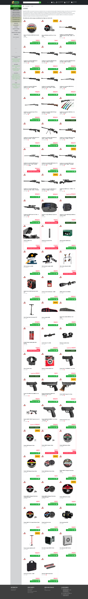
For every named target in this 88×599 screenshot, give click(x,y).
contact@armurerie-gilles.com (67, 593)
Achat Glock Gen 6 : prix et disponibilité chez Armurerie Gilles (16, 85)
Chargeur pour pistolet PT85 (47, 240)
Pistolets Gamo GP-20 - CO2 (65, 419)
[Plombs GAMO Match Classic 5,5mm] (49, 463)
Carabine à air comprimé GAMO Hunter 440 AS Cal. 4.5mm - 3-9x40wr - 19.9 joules (67, 138)
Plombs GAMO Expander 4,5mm (29, 445)
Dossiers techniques (16, 56)
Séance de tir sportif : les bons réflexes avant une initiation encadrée (16, 69)
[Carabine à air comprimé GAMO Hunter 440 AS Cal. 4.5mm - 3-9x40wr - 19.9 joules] (67, 130)
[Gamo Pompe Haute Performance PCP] (31, 309)
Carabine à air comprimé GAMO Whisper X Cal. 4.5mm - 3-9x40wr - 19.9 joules (49, 189)
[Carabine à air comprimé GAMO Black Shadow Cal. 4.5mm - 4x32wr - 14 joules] (49, 79)
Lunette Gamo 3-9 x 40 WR (46, 342)
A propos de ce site (47, 590)
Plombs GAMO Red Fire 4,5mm (65, 496)
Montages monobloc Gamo (64, 342)
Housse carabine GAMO (46, 317)
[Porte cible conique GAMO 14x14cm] (49, 540)
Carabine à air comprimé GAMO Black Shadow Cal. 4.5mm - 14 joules (30, 87)
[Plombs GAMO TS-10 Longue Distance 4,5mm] (31, 514)
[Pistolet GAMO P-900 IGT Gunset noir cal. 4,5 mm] (31, 412)
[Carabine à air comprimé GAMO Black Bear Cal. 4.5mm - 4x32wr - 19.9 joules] (49, 54)
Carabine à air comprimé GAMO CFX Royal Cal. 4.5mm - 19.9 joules (49, 113)
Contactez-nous (13, 590)
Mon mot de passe (30, 592)
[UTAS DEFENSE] (16, 41)
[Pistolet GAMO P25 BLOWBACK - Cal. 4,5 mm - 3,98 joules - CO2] (49, 412)
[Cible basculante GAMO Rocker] (67, 233)
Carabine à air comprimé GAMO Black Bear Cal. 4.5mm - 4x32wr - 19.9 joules (49, 61)
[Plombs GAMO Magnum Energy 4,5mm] (31, 463)
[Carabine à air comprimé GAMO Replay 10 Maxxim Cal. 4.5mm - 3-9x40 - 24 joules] (31, 156)
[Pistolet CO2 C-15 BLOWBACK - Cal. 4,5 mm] (67, 360)
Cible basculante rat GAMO (28, 266)
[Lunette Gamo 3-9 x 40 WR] (49, 335)
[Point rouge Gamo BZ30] (67, 514)
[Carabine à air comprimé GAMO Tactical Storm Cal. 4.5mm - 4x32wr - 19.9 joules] (67, 156)
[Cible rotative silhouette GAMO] (68, 258)
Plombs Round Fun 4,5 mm (46, 522)
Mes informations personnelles (32, 591)
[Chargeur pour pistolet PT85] (49, 233)
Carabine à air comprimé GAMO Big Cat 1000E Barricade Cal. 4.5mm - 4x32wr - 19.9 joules (67, 35)
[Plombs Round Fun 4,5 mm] (49, 514)
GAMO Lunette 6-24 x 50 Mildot (65, 291)
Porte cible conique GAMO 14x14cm (48, 547)
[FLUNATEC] (16, 48)
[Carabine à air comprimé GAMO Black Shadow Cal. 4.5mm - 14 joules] (31, 79)
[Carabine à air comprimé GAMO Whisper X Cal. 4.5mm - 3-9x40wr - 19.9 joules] (49, 182)
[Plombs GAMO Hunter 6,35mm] (67, 437)
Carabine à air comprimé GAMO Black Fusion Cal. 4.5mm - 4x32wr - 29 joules (67, 61)
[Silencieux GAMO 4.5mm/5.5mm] (49, 566)
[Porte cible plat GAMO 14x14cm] (68, 540)
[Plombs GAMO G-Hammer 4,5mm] (49, 437)
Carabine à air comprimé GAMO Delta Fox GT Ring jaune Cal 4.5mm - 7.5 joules (31, 138)
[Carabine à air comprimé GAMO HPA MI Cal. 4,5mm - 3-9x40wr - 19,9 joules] (49, 130)
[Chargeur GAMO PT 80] (31, 233)
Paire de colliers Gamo (28, 368)
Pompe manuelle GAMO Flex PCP (29, 548)
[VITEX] (16, 50)
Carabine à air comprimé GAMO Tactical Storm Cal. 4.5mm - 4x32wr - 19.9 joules (67, 164)
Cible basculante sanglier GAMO (47, 266)
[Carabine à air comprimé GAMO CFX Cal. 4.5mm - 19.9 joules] (67, 79)
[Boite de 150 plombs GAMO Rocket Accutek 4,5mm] (32, 28)
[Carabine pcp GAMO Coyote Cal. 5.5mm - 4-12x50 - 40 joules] (31, 207)
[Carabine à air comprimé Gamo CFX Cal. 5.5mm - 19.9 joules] (31, 105)
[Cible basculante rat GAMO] (31, 258)
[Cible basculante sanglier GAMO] (49, 258)
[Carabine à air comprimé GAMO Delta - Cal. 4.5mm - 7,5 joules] (67, 105)
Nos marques (16, 37)
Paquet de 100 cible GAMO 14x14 (47, 368)
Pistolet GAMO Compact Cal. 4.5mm (66, 394)
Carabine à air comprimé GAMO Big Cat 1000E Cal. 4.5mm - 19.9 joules (30, 61)
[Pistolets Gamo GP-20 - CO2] (67, 412)
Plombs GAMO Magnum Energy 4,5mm (30, 471)
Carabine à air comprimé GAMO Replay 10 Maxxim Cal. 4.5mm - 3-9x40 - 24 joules (31, 164)
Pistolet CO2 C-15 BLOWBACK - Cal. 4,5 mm (67, 368)
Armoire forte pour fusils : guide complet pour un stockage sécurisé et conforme (16, 75)
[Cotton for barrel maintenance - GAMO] (49, 284)
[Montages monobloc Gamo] (67, 335)
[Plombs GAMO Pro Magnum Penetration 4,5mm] (67, 463)
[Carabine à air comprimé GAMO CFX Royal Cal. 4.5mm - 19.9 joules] (49, 104)
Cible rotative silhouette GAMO (65, 266)
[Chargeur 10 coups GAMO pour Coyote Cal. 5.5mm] (49, 207)
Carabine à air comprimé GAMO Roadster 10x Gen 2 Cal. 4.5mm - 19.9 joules (49, 164)
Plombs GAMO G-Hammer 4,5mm (47, 445)
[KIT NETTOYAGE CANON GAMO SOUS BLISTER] (31, 335)
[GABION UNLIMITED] (16, 45)
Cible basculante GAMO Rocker (65, 240)
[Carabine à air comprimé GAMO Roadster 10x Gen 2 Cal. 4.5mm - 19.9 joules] (49, 156)
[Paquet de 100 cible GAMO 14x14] (49, 360)
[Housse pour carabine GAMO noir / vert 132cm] (67, 309)
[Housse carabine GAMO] (49, 309)
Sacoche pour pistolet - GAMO (29, 573)
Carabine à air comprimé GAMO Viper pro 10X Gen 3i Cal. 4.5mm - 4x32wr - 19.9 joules (31, 189)
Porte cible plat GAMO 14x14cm (65, 547)
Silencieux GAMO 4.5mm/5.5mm (47, 573)
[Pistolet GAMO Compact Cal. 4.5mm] (67, 387)
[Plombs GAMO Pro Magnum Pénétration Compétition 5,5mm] (49, 489)
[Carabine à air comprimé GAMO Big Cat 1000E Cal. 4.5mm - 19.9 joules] (31, 54)
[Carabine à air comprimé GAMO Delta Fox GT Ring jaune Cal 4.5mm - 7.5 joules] (31, 130)
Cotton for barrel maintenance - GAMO (48, 291)
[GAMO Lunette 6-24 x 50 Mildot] (67, 284)
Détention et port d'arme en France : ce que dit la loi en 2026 (16, 66)
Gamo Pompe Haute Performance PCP (30, 317)
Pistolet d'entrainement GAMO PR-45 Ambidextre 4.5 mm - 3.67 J (48, 394)
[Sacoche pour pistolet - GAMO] (31, 566)
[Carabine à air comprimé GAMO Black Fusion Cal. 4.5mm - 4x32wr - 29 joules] (67, 54)
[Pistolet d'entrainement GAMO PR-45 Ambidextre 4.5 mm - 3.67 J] (49, 386)
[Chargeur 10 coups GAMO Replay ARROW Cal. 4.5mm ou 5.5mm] (67, 207)
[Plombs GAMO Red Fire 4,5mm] (67, 489)
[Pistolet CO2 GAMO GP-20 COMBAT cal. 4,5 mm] (31, 386)
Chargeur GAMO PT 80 (28, 240)
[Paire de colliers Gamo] (31, 360)
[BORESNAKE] (16, 43)
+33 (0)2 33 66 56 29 (66, 594)
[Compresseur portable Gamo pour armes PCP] (31, 284)
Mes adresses (30, 590)
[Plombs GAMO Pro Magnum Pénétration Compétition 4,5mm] (31, 489)
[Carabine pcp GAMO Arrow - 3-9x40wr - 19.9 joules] (67, 181)
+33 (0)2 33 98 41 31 (66, 595)
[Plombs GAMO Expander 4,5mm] (31, 437)
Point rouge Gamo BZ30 (64, 522)
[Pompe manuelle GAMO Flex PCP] (31, 540)
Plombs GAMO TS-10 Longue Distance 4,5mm (31, 522)
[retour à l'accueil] (23, 6)
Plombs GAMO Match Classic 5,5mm (48, 471)
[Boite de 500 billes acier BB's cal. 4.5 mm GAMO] (49, 28)
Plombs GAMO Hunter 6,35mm (65, 445)
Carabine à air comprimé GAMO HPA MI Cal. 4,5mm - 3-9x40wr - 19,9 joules (49, 138)
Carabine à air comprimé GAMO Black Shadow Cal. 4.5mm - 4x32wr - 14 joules (48, 87)
